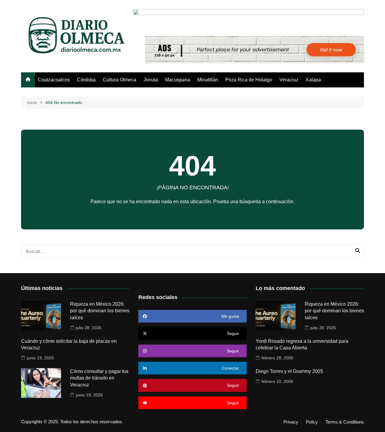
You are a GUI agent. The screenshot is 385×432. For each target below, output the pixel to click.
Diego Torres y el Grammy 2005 (289, 371)
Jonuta (150, 79)
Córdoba (86, 79)
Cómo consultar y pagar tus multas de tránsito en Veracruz (99, 378)
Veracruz (288, 79)
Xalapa (313, 79)
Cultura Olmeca (119, 79)
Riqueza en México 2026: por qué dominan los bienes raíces (99, 310)
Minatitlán (207, 79)
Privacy (290, 422)
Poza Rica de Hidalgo (248, 79)
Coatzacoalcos (54, 79)
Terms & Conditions (344, 422)
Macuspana (177, 79)
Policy (312, 422)
